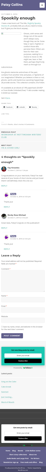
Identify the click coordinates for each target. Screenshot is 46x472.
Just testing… (7, 397)
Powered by (18, 368)
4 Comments (29, 124)
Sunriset (4, 392)
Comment (5, 269)
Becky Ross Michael (17, 215)
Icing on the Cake (8, 381)
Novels (20, 451)
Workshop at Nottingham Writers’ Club (21, 134)
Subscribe (23, 361)
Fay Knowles (13, 168)
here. (8, 98)
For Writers (35, 458)
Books (10, 124)
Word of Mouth (7, 402)
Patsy (13, 194)
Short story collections (18, 455)
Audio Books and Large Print (18, 458)
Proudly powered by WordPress (15, 468)
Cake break (6, 387)
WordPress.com (23, 470)
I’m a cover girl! (10, 146)
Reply (4, 186)
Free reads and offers (29, 462)
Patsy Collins (12, 5)
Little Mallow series (32, 451)
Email (4, 306)
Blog (14, 451)
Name (4, 296)
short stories (19, 124)
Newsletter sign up (11, 462)
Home (8, 451)
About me (33, 455)
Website (4, 316)
